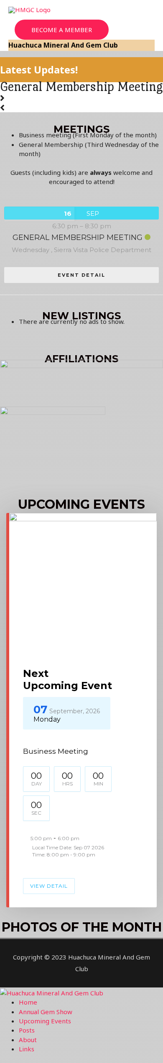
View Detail (49, 886)
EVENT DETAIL (81, 275)
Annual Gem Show (45, 1011)
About (28, 1039)
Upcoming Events (45, 1021)
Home (28, 1002)
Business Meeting (55, 751)
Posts (27, 1030)
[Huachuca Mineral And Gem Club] (51, 992)
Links (26, 1049)
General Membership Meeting (81, 86)
